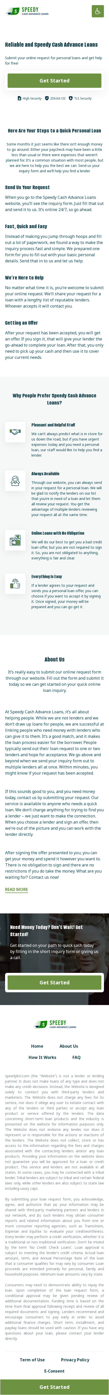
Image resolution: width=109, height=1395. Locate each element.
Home (37, 1046)
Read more (16, 889)
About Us (69, 1046)
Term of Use (32, 1360)
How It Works (42, 1057)
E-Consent (54, 1371)
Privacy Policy (75, 1360)
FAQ (76, 1057)
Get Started (55, 80)
